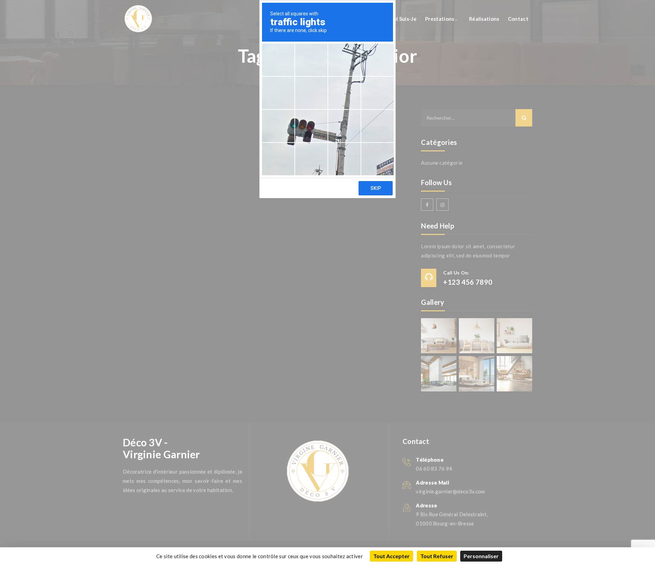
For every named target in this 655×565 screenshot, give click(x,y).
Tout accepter (391, 556)
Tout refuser (436, 556)
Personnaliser (481, 556)
